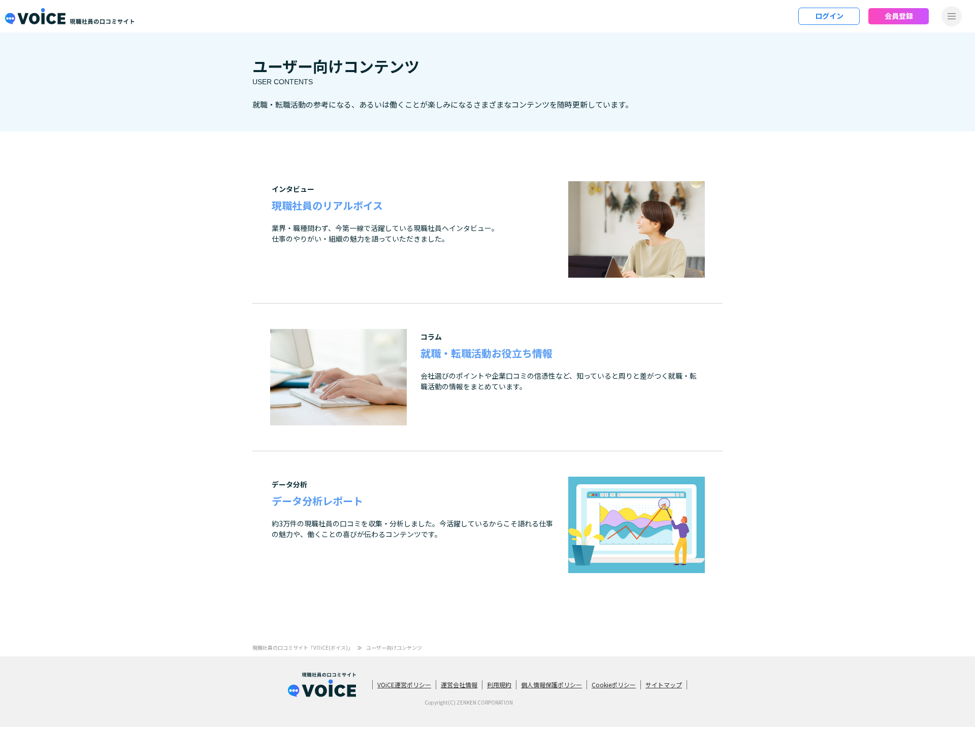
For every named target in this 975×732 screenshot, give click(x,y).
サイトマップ (663, 684)
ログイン (829, 16)
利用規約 (499, 684)
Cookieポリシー (614, 684)
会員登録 (899, 16)
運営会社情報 (459, 684)
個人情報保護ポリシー (551, 684)
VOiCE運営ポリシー (404, 684)
